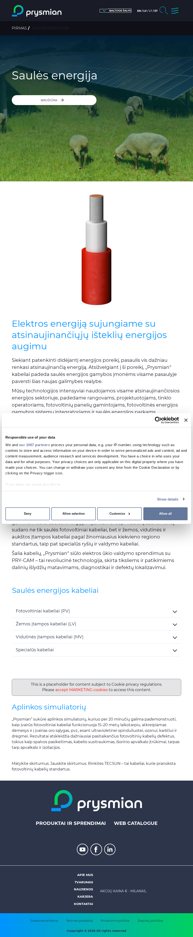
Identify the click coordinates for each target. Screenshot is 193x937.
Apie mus (85, 875)
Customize (117, 513)
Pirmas (19, 28)
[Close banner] (186, 420)
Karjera (85, 896)
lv (145, 10)
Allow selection (73, 513)
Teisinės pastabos (79, 920)
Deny (27, 513)
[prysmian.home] (37, 11)
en (139, 10)
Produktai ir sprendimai (71, 823)
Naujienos (83, 889)
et (156, 10)
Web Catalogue (135, 823)
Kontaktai (83, 904)
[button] (115, 10)
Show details (167, 499)
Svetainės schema (44, 920)
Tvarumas (84, 882)
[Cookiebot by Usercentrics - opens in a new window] (158, 420)
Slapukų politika (150, 920)
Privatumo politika (115, 920)
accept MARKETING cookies (81, 690)
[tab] (96, 611)
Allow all (165, 513)
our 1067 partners (34, 445)
